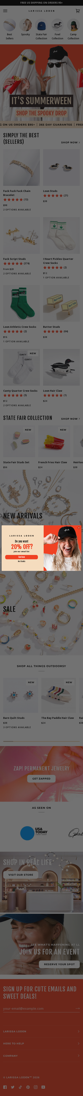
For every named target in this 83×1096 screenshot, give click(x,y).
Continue (21, 557)
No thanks (21, 561)
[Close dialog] (79, 528)
